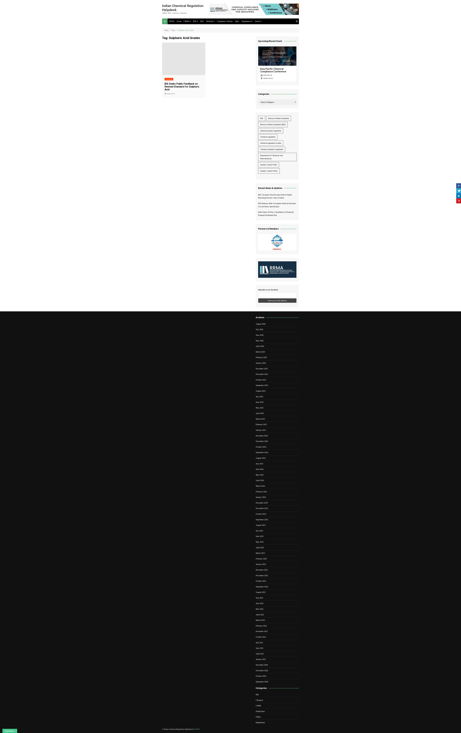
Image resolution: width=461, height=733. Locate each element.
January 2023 (261, 564)
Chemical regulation (267, 137)
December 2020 (262, 665)
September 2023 (262, 520)
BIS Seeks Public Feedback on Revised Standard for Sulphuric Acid (182, 86)
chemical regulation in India (270, 143)
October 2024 (261, 447)
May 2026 (260, 341)
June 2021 (260, 648)
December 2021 (262, 631)
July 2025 (259, 397)
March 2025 (260, 419)
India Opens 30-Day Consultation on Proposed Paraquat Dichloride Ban (276, 213)
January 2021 (261, 659)
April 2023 (260, 548)
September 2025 (262, 385)
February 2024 (261, 492)
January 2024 (261, 497)
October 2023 (261, 514)
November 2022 (262, 575)
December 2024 (262, 436)
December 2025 (262, 369)
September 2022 (262, 587)
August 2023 (261, 525)
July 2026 (259, 329)
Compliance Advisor (225, 21)
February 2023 (261, 559)
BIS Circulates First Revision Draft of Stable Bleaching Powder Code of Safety (275, 196)
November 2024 (262, 441)
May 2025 (260, 408)
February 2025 (261, 424)
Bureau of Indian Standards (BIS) (273, 124)
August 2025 (261, 391)
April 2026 (260, 346)
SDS (202, 21)
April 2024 (260, 480)
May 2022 (260, 609)
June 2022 (260, 603)
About (257, 21)
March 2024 (260, 486)
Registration (260, 722)
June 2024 (260, 469)
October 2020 (261, 676)
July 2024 (259, 464)
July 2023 (259, 531)
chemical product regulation (270, 131)
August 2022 (261, 592)
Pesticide (209, 21)
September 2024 (262, 452)
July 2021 (259, 643)
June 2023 (260, 536)
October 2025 (261, 380)
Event (179, 21)
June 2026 (260, 335)
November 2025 (262, 374)
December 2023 (262, 503)
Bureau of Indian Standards (278, 118)
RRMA (197, 729)
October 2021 (261, 637)
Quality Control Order (268, 165)
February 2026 (261, 357)
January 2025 (261, 430)
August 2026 (261, 324)
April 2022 (260, 615)
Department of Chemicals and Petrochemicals (271, 157)
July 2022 (259, 598)
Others (258, 717)
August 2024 (261, 458)
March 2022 (260, 620)
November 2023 (262, 508)
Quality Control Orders (269, 171)
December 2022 (262, 570)
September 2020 (262, 682)
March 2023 (260, 553)
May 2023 (260, 542)
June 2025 (260, 402)
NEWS (171, 21)
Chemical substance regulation (271, 149)
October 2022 (261, 581)
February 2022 (261, 626)
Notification (260, 711)
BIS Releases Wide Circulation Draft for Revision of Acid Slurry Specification (277, 205)
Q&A (237, 21)
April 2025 (260, 413)
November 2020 (262, 671)
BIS (194, 21)
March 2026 (260, 352)
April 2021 (260, 654)
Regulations (246, 21)
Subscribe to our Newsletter (268, 290)
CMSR (186, 21)
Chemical (169, 79)
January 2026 (261, 363)
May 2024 (260, 475)
